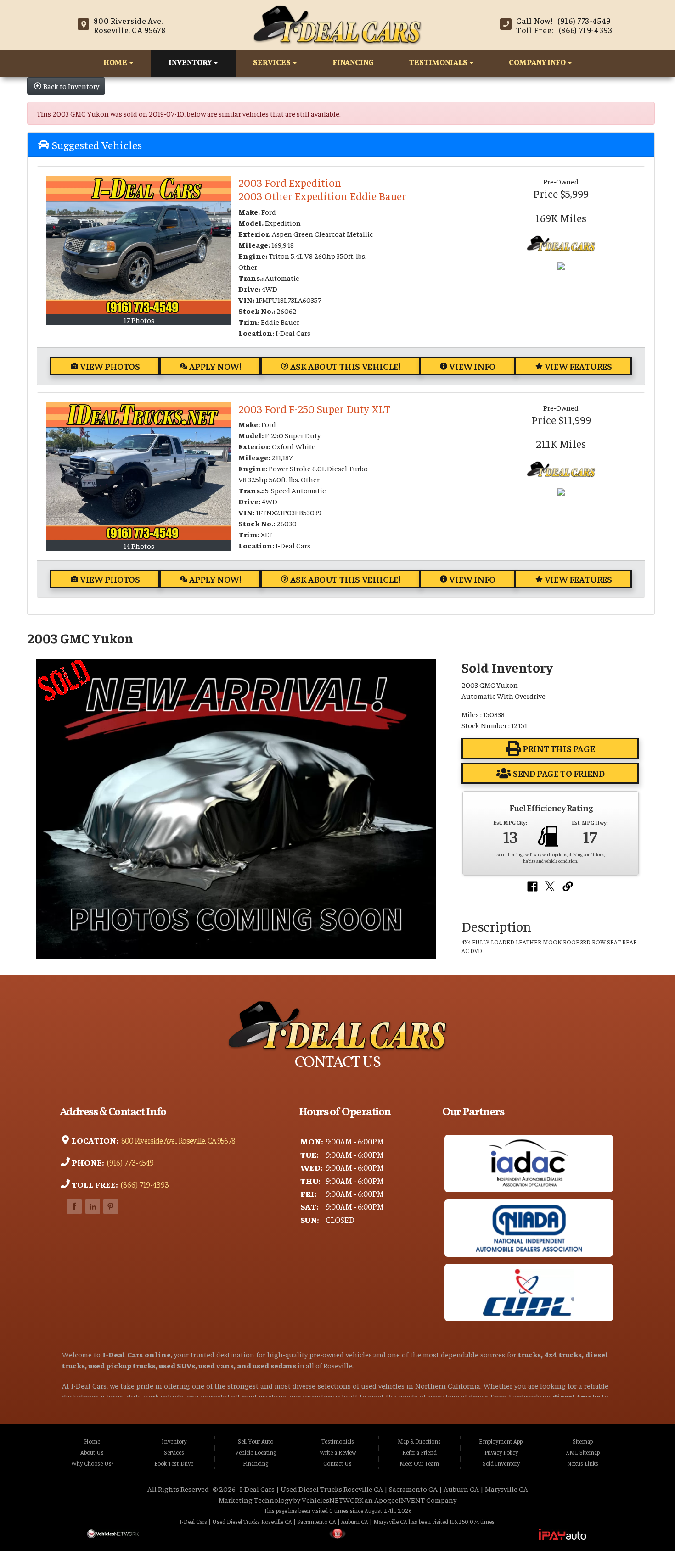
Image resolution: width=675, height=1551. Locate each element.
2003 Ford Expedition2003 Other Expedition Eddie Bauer (322, 188)
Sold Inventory (501, 1463)
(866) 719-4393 (144, 1184)
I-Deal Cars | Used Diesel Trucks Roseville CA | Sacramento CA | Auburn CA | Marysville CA (384, 1488)
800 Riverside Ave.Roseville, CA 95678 (129, 25)
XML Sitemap (583, 1452)
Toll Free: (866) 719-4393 (564, 30)
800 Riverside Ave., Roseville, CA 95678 (177, 1140)
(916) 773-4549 (129, 1162)
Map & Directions (419, 1441)
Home (116, 63)
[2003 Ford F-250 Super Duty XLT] (138, 471)
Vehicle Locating (255, 1452)
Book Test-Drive (173, 1463)
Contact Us (337, 1463)
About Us (92, 1452)
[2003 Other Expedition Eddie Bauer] (138, 245)
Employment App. (501, 1441)
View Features (578, 366)
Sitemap (583, 1441)
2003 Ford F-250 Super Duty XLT (314, 408)
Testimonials (439, 63)
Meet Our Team (419, 1463)
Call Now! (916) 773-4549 (563, 21)
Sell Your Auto (255, 1441)
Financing (353, 63)
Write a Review (338, 1452)
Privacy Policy (501, 1452)
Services (272, 63)
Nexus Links (582, 1463)
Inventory (191, 63)
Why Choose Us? (92, 1463)
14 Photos (139, 545)
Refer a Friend (419, 1452)
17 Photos (139, 319)
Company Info (538, 63)
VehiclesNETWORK (332, 1499)
